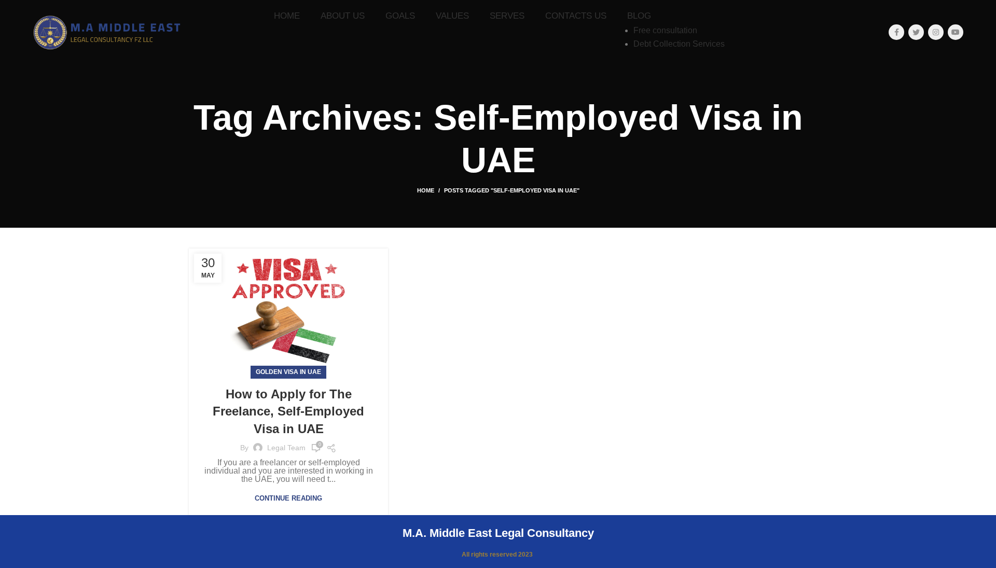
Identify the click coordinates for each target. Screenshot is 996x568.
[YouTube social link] (955, 32)
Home (425, 190)
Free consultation (665, 30)
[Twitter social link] (916, 32)
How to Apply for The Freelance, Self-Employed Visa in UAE (288, 411)
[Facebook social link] (896, 32)
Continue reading (288, 498)
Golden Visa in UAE (288, 372)
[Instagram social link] (936, 32)
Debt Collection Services (679, 43)
